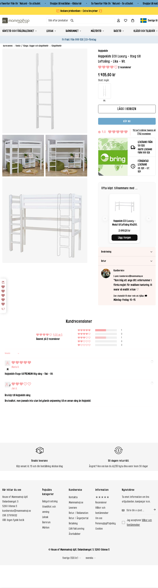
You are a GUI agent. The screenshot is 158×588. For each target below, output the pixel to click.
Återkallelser (75, 533)
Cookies (99, 528)
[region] (126, 218)
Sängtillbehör (57, 46)
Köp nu (127, 121)
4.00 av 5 (57, 334)
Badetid (117, 31)
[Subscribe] (152, 509)
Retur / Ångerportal (78, 518)
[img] (21, 362)
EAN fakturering (76, 528)
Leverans (73, 507)
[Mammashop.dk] (15, 20)
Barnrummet (72, 31)
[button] (132, 20)
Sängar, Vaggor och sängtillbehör (36, 46)
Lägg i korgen (124, 237)
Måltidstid (96, 31)
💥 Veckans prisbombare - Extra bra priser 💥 (79, 10)
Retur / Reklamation (78, 512)
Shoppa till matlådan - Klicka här (66, 3)
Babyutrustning (50, 501)
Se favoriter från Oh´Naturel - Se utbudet (112, 3)
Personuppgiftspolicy (105, 523)
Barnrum (46, 522)
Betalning (73, 523)
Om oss (98, 518)
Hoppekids (103, 50)
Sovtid (18, 46)
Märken (45, 527)
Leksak (49, 31)
